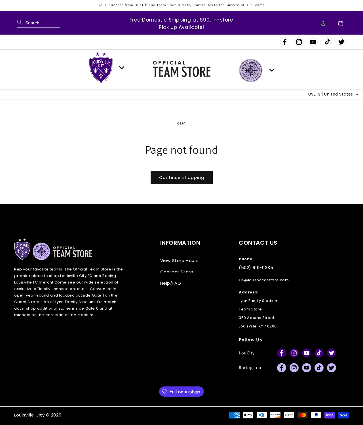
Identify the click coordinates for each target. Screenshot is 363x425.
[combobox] (38, 24)
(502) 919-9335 (256, 267)
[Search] (19, 22)
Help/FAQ (170, 283)
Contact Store (176, 272)
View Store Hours (179, 260)
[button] (337, 23)
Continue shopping (181, 177)
